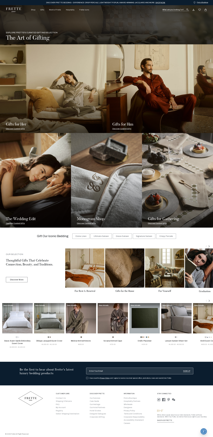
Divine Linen (80, 236)
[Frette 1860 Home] (12, 9)
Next (209, 246)
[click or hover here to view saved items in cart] (205, 9)
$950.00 (204, 344)
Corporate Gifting (97, 417)
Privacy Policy (105, 378)
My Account (61, 407)
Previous (206, 246)
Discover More (16, 280)
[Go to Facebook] (164, 399)
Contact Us (61, 398)
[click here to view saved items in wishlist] (199, 9)
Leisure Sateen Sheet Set (176, 341)
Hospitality (70, 10)
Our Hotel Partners (97, 407)
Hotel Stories (95, 411)
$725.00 (112, 344)
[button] (204, 431)
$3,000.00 (13, 347)
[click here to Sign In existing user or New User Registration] (193, 9)
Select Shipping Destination (67, 414)
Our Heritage (95, 404)
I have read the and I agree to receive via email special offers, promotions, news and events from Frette (130, 378)
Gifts (42, 10)
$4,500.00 (172, 344)
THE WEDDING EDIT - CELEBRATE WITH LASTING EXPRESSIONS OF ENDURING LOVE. (105, 3)
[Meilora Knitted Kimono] (81, 318)
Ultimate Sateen (101, 236)
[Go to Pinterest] (169, 399)
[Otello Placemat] (144, 318)
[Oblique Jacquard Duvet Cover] (49, 318)
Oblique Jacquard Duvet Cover (49, 341)
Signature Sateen (144, 236)
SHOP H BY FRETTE (164, 420)
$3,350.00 (21, 347)
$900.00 (81, 344)
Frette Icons (84, 10)
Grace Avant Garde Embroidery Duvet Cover (17, 342)
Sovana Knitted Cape (113, 341)
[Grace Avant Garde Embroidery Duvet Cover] (17, 318)
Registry (59, 411)
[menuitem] (30, 10)
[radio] (18, 337)
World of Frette (55, 10)
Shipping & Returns (64, 401)
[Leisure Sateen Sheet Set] (176, 318)
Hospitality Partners (132, 401)
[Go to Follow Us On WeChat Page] (174, 399)
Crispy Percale (166, 236)
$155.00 (144, 344)
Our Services (95, 398)
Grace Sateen (122, 236)
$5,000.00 (180, 344)
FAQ (57, 404)
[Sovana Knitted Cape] (113, 318)
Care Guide (94, 401)
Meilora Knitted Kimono (81, 341)
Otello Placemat (145, 341)
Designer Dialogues (98, 414)
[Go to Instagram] (159, 399)
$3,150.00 (53, 344)
